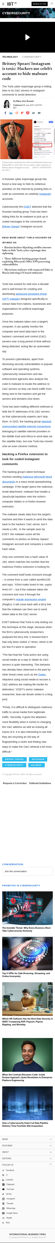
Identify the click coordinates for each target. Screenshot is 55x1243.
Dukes (42, 674)
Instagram (45, 193)
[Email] (33, 113)
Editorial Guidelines (40, 783)
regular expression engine (31, 599)
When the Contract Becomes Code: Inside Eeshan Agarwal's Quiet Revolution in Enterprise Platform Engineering (27, 1077)
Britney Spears (11, 226)
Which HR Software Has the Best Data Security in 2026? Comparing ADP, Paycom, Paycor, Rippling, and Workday (27, 1021)
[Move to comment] (39, 113)
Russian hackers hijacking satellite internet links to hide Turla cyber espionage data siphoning (26, 250)
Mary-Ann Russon (25, 101)
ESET (27, 206)
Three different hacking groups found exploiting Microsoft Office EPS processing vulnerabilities (26, 262)
